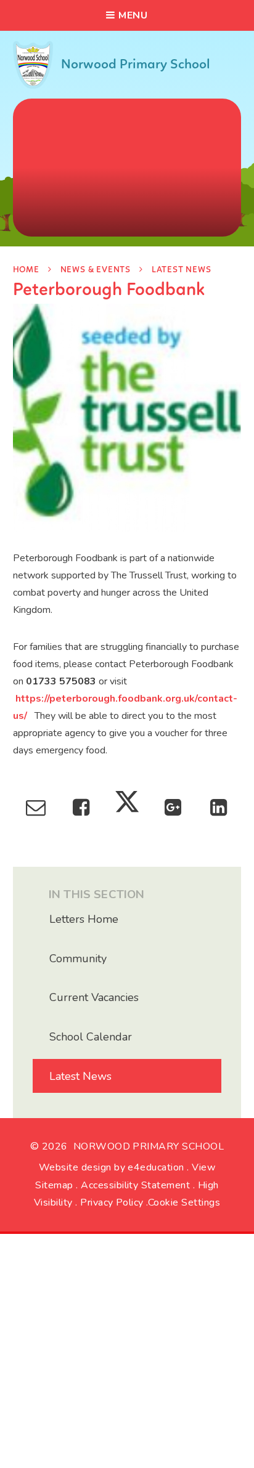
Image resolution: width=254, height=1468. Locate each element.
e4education (156, 1167)
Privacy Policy (112, 1202)
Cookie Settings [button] (184, 1202)
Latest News (181, 270)
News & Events (95, 270)
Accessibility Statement (135, 1185)
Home (26, 270)
